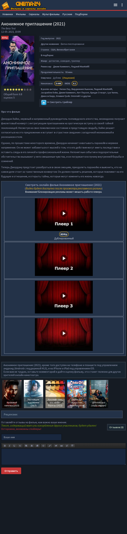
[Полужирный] (4, 446)
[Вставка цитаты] (61, 446)
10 (30, 89)
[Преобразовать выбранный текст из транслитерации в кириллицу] (67, 446)
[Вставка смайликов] (43, 446)
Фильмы (21, 14)
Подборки (81, 14)
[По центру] (32, 446)
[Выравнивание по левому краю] (26, 446)
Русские (67, 14)
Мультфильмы (51, 14)
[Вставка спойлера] (72, 446)
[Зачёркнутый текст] (20, 446)
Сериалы (34, 14)
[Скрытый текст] (56, 446)
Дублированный (64, 236)
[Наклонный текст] (9, 446)
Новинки (7, 14)
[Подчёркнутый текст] (14, 446)
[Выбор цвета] (50, 446)
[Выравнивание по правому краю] (37, 446)
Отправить (11, 470)
